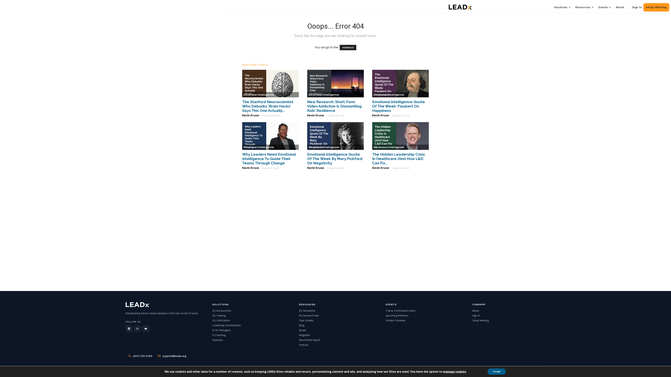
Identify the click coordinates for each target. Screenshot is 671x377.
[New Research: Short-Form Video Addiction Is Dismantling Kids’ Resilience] (335, 84)
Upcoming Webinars (397, 315)
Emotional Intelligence (259, 94)
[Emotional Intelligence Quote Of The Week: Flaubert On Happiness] (400, 84)
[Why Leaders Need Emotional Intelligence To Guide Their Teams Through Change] (270, 136)
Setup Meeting (656, 7)
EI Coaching (219, 335)
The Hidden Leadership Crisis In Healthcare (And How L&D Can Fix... (398, 158)
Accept (496, 371)
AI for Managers (221, 330)
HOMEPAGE (348, 47)
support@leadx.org (174, 356)
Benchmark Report (309, 340)
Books (302, 330)
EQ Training (218, 315)
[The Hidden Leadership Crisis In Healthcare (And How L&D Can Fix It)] (400, 136)
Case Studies (306, 320)
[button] (129, 328)
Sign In (637, 7)
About (620, 7)
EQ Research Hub (309, 315)
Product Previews (395, 320)
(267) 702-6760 (142, 356)
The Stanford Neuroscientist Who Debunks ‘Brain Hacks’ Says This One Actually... (267, 106)
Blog (301, 325)
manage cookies (454, 372)
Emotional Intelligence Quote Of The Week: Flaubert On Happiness (398, 106)
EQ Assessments (221, 310)
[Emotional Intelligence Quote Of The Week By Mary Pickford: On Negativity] (335, 136)
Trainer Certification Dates (401, 310)
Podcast (303, 344)
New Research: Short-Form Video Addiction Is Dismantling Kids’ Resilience (334, 106)
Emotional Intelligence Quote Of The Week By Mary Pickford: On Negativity (335, 158)
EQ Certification (221, 320)
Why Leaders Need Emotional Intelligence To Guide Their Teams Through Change (269, 158)
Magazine (304, 335)
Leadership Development (226, 325)
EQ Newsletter (307, 310)
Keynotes (217, 340)
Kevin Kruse (250, 115)
